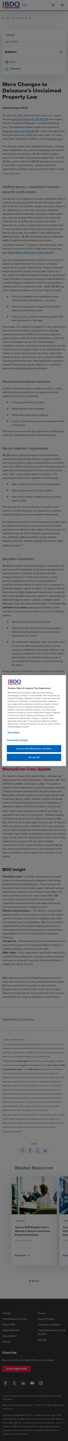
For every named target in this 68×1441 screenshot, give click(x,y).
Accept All (34, 757)
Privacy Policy (13, 732)
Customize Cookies (17, 740)
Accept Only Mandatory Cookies (34, 748)
